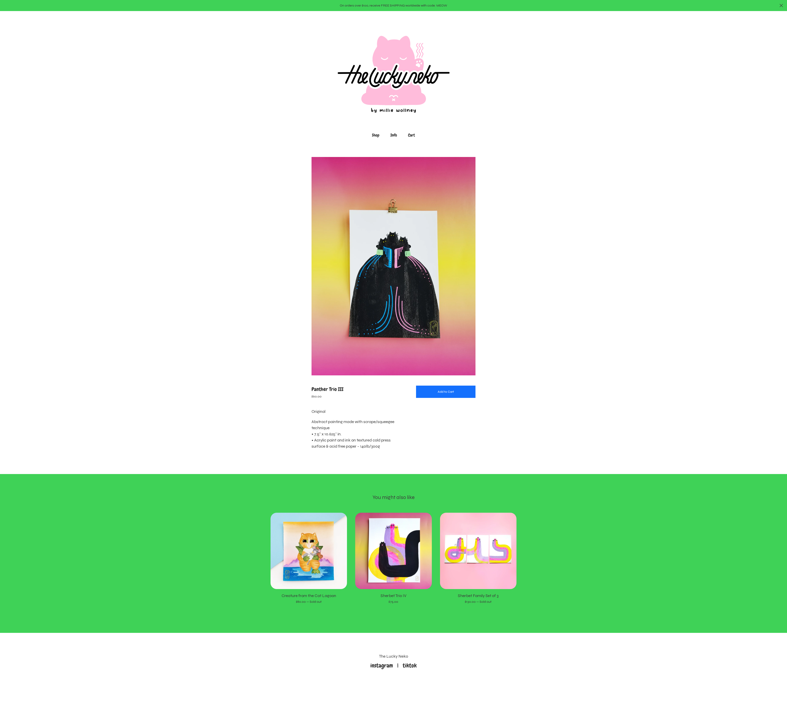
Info (393, 135)
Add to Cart (446, 392)
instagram (383, 665)
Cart (412, 135)
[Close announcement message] (781, 5)
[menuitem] (375, 135)
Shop (375, 135)
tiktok (410, 665)
